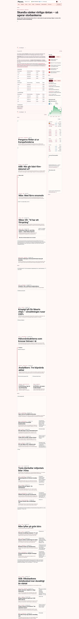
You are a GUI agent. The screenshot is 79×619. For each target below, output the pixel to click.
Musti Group (38, 384)
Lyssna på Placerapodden (53, 167)
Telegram (22, 4)
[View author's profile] (25, 48)
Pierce (22, 524)
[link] (31, 133)
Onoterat (22, 307)
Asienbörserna (23, 545)
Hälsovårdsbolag (23, 336)
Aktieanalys (20, 164)
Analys (26, 4)
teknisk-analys (25, 365)
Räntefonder (25, 588)
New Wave (22, 605)
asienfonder (25, 257)
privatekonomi (22, 9)
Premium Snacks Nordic (24, 500)
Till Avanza (49, 4)
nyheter (18, 9)
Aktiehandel (23, 443)
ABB (23, 164)
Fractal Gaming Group (26, 384)
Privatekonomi (38, 4)
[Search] (60, 2)
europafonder (26, 137)
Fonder (33, 4)
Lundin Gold (23, 436)
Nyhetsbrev (59, 4)
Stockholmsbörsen (24, 421)
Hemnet (22, 429)
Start (19, 4)
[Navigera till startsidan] (21, 1)
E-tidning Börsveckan (52, 192)
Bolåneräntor (27, 9)
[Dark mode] (56, 1)
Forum (30, 4)
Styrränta (22, 576)
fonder (22, 137)
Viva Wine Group (23, 613)
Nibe (23, 193)
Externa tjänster (43, 4)
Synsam (22, 538)
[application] (54, 111)
